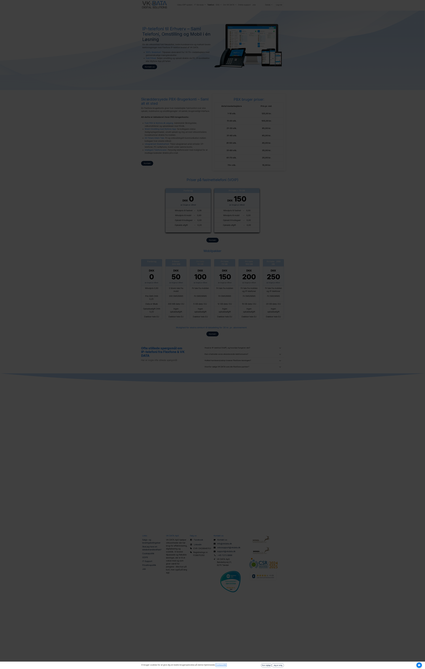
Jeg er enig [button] (277, 665)
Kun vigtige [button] (266, 665)
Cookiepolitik (221, 665)
